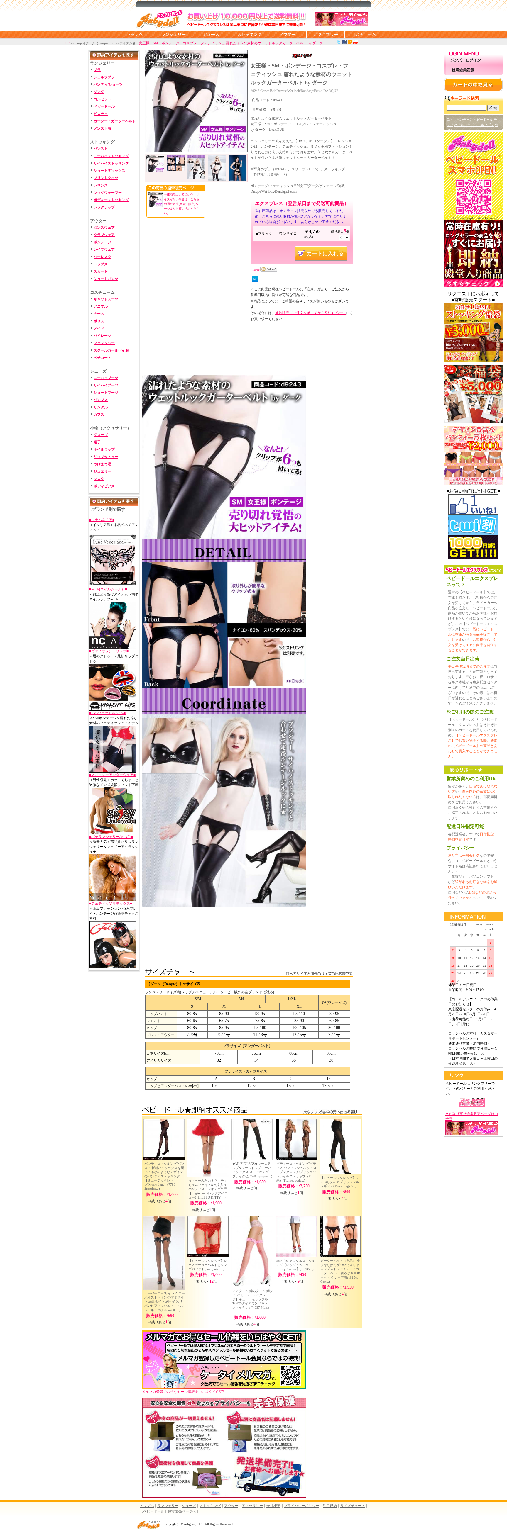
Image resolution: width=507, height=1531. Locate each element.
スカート (101, 271)
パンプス (101, 400)
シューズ (211, 34)
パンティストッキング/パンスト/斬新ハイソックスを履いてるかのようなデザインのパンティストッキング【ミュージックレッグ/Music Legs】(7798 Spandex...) (164, 1176)
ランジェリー (173, 34)
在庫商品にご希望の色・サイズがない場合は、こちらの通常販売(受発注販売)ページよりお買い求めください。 (181, 204)
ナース (99, 314)
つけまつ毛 (102, 464)
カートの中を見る (473, 84)
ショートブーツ (106, 393)
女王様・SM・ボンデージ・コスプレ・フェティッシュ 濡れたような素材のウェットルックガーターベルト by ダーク (231, 43)
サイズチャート (352, 1506)
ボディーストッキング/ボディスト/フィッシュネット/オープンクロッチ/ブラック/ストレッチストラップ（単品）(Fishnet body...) (296, 1172)
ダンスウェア (104, 227)
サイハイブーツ (106, 385)
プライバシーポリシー (301, 1506)
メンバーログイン (473, 60)
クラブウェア (104, 235)
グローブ (101, 435)
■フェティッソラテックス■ (110, 904)
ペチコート (102, 358)
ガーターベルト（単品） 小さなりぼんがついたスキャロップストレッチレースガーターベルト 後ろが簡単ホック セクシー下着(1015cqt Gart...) (340, 1271)
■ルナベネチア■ (101, 520)
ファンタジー (104, 343)
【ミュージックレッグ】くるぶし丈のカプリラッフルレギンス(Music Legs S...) (339, 1182)
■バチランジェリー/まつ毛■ (111, 837)
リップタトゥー (106, 457)
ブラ (97, 70)
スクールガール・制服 (111, 350)
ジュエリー (102, 471)
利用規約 (330, 1506)
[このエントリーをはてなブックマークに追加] (255, 281)
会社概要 (273, 1506)
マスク (99, 479)
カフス (99, 415)
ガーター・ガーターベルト (115, 121)
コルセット (102, 99)
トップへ (147, 1506)
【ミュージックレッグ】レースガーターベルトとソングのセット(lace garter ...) (207, 1265)
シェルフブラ (104, 77)
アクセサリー (325, 34)
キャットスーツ (106, 299)
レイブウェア (104, 249)
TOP (66, 43)
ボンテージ (465, 119)
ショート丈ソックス (109, 171)
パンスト (101, 149)
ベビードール (104, 106)
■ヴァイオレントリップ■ (109, 651)
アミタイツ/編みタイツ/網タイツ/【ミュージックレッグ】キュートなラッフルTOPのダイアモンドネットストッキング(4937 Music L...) (252, 1301)
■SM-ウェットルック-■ (107, 713)
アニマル (101, 306)
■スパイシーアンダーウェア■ (112, 775)
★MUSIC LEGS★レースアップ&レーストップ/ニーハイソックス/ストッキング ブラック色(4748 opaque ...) (253, 1170)
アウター (287, 34)
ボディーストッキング (111, 200)
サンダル (101, 407)
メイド (99, 328)
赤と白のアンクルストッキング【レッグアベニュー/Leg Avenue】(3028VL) (295, 1265)
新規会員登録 (473, 70)
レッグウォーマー (108, 193)
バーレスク (102, 257)
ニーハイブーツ (106, 378)
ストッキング (249, 34)
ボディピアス (104, 486)
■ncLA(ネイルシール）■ (108, 589)
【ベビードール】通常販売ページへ (168, 1511)
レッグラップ (104, 207)
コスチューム (363, 34)
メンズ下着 (102, 128)
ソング (99, 92)
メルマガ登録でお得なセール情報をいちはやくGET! (183, 1392)
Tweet (256, 269)
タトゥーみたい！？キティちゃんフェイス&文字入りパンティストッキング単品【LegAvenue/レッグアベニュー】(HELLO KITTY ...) (207, 1189)
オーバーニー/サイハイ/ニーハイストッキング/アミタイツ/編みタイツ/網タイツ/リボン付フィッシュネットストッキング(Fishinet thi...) (164, 1301)
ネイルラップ (104, 449)
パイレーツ (102, 336)
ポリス (99, 321)
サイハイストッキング (111, 163)
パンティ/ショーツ (108, 84)
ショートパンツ (106, 279)
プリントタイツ (106, 178)
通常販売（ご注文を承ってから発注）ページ (310, 313)
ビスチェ (101, 114)
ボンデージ (102, 242)
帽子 (97, 442)
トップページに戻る (135, 34)
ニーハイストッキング (111, 156)
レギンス (101, 185)
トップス (101, 264)
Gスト (451, 119)
